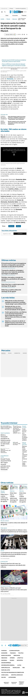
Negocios (4, 658)
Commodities (17, 353)
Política (20, 653)
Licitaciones (12, 677)
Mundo (8, 19)
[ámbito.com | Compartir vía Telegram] (24, 34)
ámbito (2, 19)
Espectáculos (5, 667)
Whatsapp (19, 645)
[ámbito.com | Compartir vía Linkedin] (22, 34)
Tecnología (16, 667)
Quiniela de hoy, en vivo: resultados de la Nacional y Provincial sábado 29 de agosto (15, 308)
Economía (15, 15)
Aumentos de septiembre (21, 8)
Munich (18, 226)
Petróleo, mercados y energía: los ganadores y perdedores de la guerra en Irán (13, 278)
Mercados (17, 655)
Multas (3, 677)
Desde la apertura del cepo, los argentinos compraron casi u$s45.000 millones (13, 565)
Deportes (20, 660)
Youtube (16, 645)
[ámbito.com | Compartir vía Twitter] (20, 34)
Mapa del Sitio (5, 670)
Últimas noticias (14, 650)
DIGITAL (6, 683)
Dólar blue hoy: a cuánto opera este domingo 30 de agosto (12, 285)
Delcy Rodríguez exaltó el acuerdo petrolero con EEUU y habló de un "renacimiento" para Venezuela (16, 118)
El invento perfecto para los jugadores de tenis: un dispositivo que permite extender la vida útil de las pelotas (13, 264)
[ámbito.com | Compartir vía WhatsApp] (17, 34)
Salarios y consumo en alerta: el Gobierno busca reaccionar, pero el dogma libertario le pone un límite (15, 323)
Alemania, (10, 79)
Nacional (4, 660)
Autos (19, 665)
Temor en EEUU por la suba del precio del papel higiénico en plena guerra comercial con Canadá (13, 64)
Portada (4, 650)
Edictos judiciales (17, 675)
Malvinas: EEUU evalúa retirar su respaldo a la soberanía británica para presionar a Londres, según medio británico (24, 456)
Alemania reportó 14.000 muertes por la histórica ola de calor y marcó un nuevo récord (14, 60)
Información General (8, 665)
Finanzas (24, 15)
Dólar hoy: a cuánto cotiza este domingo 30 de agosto (11, 290)
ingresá (25, 11)
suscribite (21, 11)
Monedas (3, 353)
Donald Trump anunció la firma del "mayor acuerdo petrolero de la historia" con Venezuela (6, 464)
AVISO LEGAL (5, 675)
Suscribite (20, 233)
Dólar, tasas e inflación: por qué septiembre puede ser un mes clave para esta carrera (14, 589)
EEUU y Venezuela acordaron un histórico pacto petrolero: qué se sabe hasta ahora (5, 440)
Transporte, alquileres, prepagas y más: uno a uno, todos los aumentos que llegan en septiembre (12, 271)
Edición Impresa (6, 662)
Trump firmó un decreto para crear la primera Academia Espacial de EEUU (24, 434)
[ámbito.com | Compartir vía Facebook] (19, 34)
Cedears (25, 353)
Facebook (5, 645)
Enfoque (11, 8)
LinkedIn (12, 645)
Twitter (2, 645)
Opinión (12, 658)
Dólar (7, 15)
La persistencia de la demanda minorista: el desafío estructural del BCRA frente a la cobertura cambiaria (14, 554)
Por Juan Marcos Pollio (5, 593)
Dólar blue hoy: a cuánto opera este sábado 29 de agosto (22, 497)
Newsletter (23, 645)
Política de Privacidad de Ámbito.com (12, 672)
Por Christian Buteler (5, 558)
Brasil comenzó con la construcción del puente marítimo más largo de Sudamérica (17, 123)
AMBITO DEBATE (21, 683)
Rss (23, 667)
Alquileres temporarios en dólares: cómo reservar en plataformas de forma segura (14, 531)
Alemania (14, 19)
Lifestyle (20, 658)
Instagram (8, 645)
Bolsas (9, 353)
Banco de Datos (6, 655)
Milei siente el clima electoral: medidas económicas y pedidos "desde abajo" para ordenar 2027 (15, 302)
